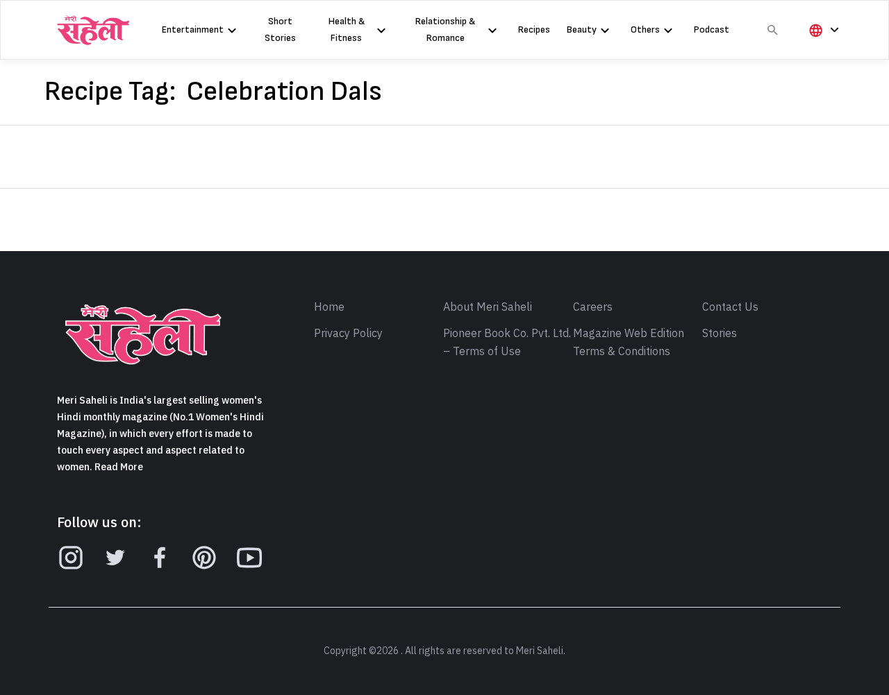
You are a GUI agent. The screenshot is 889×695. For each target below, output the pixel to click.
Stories (719, 333)
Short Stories (280, 29)
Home (329, 307)
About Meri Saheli (487, 307)
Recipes (534, 29)
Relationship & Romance (445, 29)
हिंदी (822, 53)
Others (645, 29)
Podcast (711, 29)
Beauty (582, 29)
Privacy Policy (348, 333)
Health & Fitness (347, 29)
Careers (593, 307)
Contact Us (730, 307)
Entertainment (193, 29)
